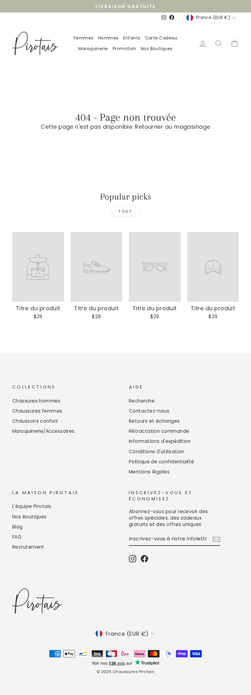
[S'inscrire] (216, 539)
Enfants (131, 38)
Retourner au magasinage (172, 127)
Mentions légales (149, 472)
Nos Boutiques (157, 49)
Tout (125, 211)
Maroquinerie (93, 49)
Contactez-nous (149, 411)
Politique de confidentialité (161, 461)
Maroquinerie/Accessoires (43, 431)
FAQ (16, 537)
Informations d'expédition (160, 441)
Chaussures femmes (37, 411)
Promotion (124, 49)
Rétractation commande (159, 431)
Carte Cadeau (161, 38)
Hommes (108, 38)
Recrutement (28, 547)
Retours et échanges (154, 421)
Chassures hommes (36, 401)
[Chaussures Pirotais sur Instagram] (132, 558)
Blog (17, 527)
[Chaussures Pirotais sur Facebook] (144, 558)
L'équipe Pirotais (31, 506)
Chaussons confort (35, 421)
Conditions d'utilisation (156, 451)
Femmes (84, 38)
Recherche (142, 401)
